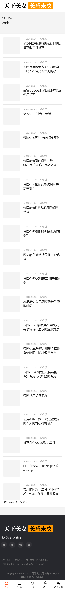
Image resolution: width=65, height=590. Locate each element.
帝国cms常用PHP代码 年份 (41, 137)
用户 (45, 587)
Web (10, 18)
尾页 (25, 501)
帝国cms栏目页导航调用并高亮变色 (41, 186)
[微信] (21, 545)
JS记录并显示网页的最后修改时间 (41, 304)
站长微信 (58, 587)
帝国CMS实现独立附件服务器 (41, 280)
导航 (19, 587)
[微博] (4, 545)
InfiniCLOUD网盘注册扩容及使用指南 (42, 92)
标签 (32, 587)
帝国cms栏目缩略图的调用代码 (41, 210)
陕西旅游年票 (42, 560)
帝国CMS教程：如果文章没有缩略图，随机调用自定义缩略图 (41, 351)
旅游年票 (19, 560)
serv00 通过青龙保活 (37, 114)
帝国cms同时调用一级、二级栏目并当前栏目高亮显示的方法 (41, 163)
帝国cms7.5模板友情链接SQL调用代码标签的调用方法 (41, 375)
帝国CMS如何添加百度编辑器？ (41, 233)
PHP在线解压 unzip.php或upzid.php (40, 468)
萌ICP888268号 (37, 576)
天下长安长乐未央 (25, 564)
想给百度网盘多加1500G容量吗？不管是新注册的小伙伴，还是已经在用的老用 (41, 69)
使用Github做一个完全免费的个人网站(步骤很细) (41, 421)
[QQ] (12, 545)
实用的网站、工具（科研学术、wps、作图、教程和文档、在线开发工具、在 (41, 492)
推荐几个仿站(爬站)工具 (39, 442)
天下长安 (30, 560)
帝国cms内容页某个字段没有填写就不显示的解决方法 (41, 327)
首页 (4, 18)
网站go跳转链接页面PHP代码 (41, 257)
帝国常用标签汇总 (35, 395)
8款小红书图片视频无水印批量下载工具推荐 (42, 45)
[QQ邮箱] (29, 545)
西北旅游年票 (8, 564)
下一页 (18, 501)
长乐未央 (40, 564)
